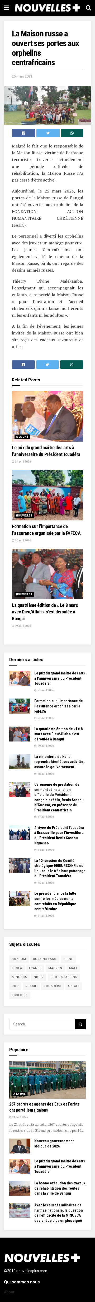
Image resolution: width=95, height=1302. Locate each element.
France (35, 968)
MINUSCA (19, 977)
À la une (22, 436)
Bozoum (19, 959)
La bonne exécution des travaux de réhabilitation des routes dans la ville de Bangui (59, 1188)
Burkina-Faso (44, 959)
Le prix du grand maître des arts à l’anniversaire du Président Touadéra (59, 678)
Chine (68, 959)
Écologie (20, 995)
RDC (15, 986)
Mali (73, 968)
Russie (31, 986)
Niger (39, 977)
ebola (17, 968)
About (9, 1292)
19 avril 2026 (22, 625)
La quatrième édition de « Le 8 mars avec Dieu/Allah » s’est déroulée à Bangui (45, 611)
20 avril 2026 (22, 540)
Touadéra (52, 986)
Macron (55, 968)
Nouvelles (24, 515)
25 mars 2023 (22, 76)
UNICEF (74, 986)
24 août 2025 (20, 1117)
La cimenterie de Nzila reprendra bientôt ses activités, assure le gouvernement (59, 762)
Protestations (63, 977)
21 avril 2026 (22, 461)
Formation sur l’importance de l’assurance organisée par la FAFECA (58, 706)
